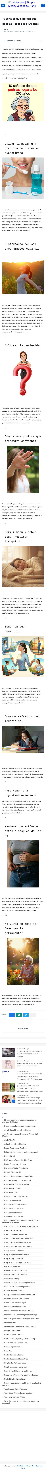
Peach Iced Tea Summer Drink (16, 1343)
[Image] (8, 1052)
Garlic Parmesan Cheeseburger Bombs (19, 1283)
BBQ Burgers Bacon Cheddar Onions (18, 1160)
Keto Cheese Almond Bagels (15, 1303)
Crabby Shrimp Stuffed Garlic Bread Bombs (21, 1226)
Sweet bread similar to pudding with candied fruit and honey (21, 1384)
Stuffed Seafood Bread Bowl (15, 1379)
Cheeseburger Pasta (12, 1188)
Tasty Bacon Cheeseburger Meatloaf (18, 1393)
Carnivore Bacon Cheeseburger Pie (18, 1180)
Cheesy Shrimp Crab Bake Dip (16, 1196)
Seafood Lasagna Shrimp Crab (16, 1359)
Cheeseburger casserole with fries (17, 1184)
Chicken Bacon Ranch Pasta (15, 1204)
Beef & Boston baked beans (15, 1164)
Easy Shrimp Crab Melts (13, 1258)
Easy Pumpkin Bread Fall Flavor (16, 1254)
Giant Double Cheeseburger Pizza (17, 1287)
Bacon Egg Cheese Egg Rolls (15, 1148)
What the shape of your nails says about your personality (20, 1402)
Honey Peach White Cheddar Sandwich (19, 1295)
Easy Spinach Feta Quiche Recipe (17, 1262)
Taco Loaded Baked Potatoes (15, 1389)
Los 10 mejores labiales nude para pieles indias (22, 1319)
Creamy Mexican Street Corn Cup (17, 1242)
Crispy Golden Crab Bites (14, 1250)
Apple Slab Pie (9, 1140)
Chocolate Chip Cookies (13, 1216)
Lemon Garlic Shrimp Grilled (15, 1307)
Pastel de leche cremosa (13, 1335)
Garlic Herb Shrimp (11, 1279)
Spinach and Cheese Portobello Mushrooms (21, 1375)
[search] (43, 5)
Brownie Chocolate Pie (13, 1172)
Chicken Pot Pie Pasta (13, 1212)
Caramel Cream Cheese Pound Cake (18, 1176)
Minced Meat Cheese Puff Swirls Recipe (19, 1327)
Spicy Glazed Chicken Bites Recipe (18, 1371)
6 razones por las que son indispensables (20, 1126)
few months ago (24, 1049)
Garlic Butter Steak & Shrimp (15, 1275)
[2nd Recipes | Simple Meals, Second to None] (23, 5)
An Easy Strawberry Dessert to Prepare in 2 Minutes (20, 1135)
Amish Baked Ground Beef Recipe (17, 1130)
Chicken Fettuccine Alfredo (14, 1208)
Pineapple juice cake (12, 1347)
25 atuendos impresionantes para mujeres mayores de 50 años (19, 1121)
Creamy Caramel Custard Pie (15, 1234)
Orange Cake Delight (12, 1331)
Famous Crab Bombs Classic (15, 1271)
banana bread (9, 1156)
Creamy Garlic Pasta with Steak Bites (18, 1238)
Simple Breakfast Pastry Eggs (15, 1367)
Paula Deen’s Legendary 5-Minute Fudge (20, 1339)
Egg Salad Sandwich (12, 1267)
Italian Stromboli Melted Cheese (16, 1299)
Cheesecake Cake (11, 1192)
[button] (12, 1015)
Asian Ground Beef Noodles (15, 1144)
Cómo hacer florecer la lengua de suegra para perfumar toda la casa (20, 1221)
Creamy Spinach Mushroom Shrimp (18, 1246)
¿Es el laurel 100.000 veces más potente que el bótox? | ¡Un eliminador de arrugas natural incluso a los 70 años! (30, 1089)
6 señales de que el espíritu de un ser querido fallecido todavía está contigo (30, 1054)
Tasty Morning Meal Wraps (14, 1397)
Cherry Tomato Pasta (12, 1200)
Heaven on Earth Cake (13, 1291)
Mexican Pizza (10, 1323)
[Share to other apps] (33, 1015)
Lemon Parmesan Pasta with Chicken (18, 1311)
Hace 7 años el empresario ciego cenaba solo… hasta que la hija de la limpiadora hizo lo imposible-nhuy (29, 1100)
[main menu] (3, 5)
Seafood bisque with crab (14, 1355)
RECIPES (8, 1351)
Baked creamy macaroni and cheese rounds (21, 1152)
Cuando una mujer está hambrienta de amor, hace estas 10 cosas (29, 1065)
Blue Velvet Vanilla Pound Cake (16, 1168)
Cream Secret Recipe (12, 1230)
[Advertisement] (23, 1436)
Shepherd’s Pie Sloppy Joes (15, 1363)
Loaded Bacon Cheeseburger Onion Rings (20, 1315)
